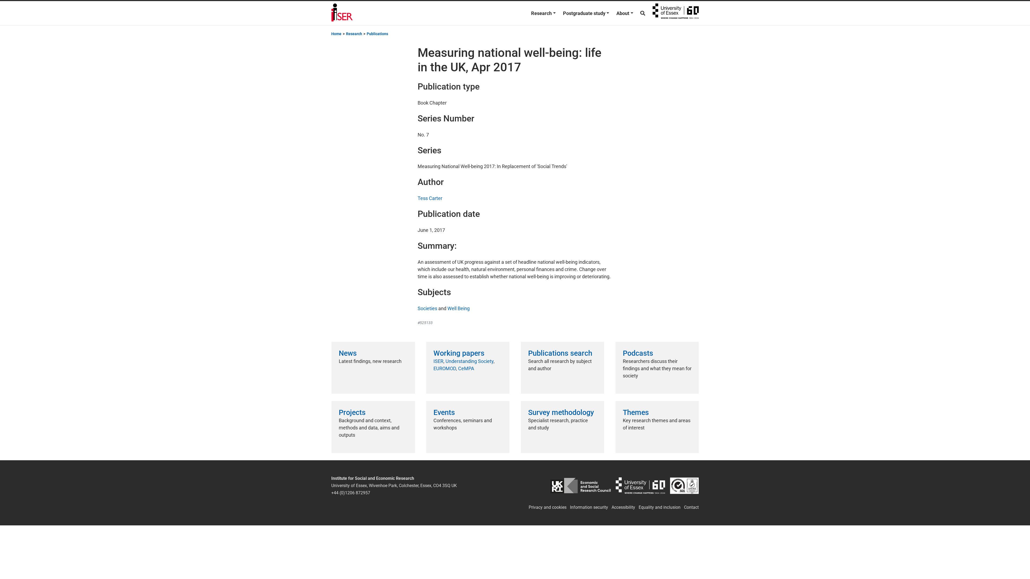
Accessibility (623, 507)
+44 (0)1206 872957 (350, 492)
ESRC (580, 486)
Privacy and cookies (547, 507)
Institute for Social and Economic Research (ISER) (342, 13)
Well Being (458, 308)
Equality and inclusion (659, 507)
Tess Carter (430, 198)
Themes (636, 412)
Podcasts (638, 353)
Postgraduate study (584, 13)
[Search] (642, 13)
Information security (589, 507)
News (348, 353)
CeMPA (466, 368)
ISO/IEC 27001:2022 (684, 486)
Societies (427, 308)
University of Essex (676, 13)
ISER (438, 361)
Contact (691, 507)
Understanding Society (470, 361)
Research (541, 13)
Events (444, 412)
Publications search (560, 353)
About (622, 13)
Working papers (458, 353)
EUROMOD (444, 368)
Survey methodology (561, 412)
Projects (352, 412)
